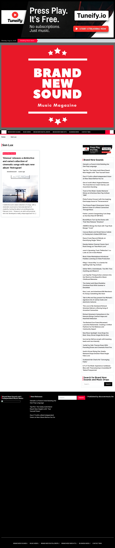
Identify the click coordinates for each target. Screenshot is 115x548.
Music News (27, 132)
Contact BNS (86, 132)
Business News (74, 132)
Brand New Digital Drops (41, 132)
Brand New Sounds (14, 132)
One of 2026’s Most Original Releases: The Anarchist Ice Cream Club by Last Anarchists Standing (96, 185)
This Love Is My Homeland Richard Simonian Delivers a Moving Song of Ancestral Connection (95, 308)
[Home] (3, 132)
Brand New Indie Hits (60, 132)
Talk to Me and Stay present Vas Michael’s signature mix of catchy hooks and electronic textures (97, 300)
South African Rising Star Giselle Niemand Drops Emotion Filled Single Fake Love (96, 354)
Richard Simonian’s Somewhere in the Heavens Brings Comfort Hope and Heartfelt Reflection (96, 316)
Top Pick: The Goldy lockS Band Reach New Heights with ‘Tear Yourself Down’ (41, 409)
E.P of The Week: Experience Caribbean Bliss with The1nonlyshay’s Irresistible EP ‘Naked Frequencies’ (97, 368)
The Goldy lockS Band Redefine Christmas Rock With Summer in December (94, 285)
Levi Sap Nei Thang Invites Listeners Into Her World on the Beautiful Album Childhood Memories (97, 277)
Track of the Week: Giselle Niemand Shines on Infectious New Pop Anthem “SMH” (96, 193)
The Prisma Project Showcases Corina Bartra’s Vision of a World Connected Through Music (96, 207)
